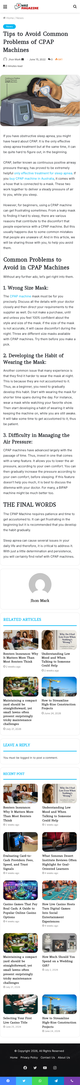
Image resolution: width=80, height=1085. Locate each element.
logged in (26, 757)
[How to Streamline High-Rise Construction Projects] (59, 687)
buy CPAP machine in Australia (31, 178)
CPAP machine (20, 296)
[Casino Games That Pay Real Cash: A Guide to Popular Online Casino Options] (20, 890)
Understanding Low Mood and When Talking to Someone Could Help (56, 659)
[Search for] (75, 8)
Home (10, 18)
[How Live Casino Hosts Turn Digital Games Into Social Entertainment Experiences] (59, 890)
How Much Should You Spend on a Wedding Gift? (58, 961)
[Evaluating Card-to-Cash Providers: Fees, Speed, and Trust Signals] (20, 842)
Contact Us (48, 1057)
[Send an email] (22, 59)
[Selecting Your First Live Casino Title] (20, 1004)
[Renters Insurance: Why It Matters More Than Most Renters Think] (20, 640)
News (20, 18)
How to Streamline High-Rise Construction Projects (59, 704)
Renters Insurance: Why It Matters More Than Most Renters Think (20, 657)
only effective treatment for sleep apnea (43, 173)
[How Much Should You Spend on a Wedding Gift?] (59, 943)
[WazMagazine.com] (26, 6)
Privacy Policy (29, 1057)
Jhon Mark (14, 59)
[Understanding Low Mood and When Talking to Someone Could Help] (59, 640)
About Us (64, 1057)
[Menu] (5, 8)
